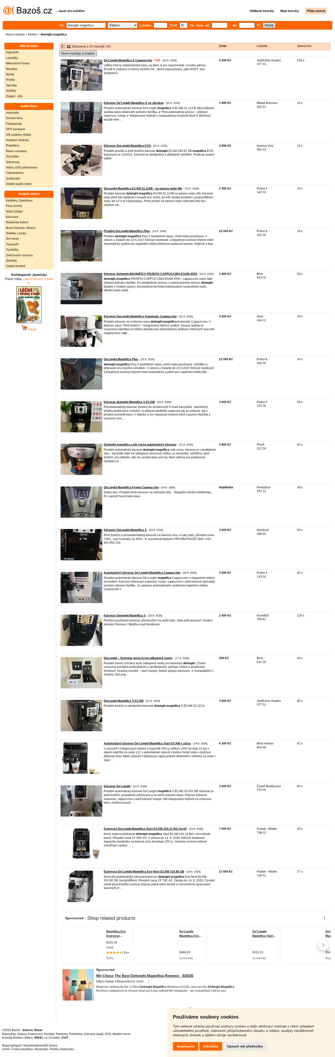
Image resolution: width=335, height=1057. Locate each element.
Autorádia (12, 112)
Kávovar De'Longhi (117, 786)
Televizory (12, 162)
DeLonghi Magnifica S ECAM (123, 701)
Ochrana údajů (93, 1034)
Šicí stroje (12, 238)
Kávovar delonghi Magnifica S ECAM (129, 402)
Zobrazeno (304, 46)
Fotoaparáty (14, 123)
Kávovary (12, 217)
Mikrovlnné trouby (18, 63)
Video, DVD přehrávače (22, 167)
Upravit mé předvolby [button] (245, 1046)
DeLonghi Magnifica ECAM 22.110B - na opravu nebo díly (143, 188)
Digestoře (12, 52)
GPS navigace (15, 129)
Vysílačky (12, 249)
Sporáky (11, 85)
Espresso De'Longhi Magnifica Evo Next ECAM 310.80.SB (144, 871)
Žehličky (11, 260)
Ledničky (12, 58)
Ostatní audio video (19, 184)
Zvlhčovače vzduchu (19, 255)
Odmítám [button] (210, 1046)
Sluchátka (12, 156)
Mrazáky (11, 69)
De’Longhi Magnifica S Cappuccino (128, 60)
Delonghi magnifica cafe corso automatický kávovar (140, 444)
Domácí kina (14, 118)
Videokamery (15, 173)
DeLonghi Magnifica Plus (121, 359)
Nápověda (9, 1034)
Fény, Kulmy (14, 206)
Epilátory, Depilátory (19, 200)
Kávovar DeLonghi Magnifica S (125, 530)
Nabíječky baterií (17, 222)
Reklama (62, 1034)
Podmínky (75, 1034)
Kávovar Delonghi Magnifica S (125, 615)
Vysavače (12, 244)
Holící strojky (14, 211)
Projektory (12, 145)
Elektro (32, 34)
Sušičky (11, 90)
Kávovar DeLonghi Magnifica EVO (127, 145)
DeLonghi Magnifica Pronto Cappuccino (131, 487)
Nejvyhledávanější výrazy (40, 1045)
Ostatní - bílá (14, 96)
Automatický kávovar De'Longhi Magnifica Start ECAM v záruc (147, 743)
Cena (222, 46)
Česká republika (22, 1049)
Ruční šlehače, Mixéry (20, 228)
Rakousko (67, 1049)
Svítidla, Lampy (16, 233)
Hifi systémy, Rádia (18, 134)
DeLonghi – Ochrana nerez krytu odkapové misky (138, 658)
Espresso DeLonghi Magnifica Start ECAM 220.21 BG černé (145, 829)
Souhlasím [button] (185, 1046)
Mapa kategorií (12, 1045)
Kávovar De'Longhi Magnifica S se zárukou (134, 103)
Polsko (54, 1049)
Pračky (10, 79)
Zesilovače (13, 178)
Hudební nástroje (17, 140)
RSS (108, 1034)
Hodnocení (35, 1034)
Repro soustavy (16, 151)
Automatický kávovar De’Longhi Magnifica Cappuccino (142, 572)
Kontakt (49, 1034)
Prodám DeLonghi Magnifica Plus (127, 231)
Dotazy (21, 1034)
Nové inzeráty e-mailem (78, 53)
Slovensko (41, 1049)
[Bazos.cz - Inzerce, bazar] (27, 13)
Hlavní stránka (15, 34)
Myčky (10, 74)
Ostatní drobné (16, 266)
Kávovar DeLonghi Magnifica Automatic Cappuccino (140, 316)
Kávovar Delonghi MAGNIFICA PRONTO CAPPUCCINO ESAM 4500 (150, 274)
